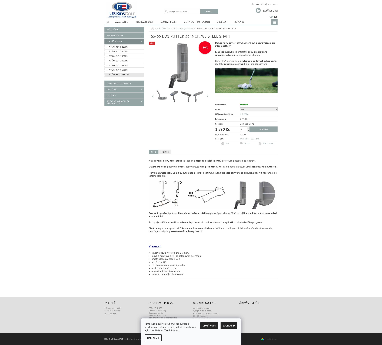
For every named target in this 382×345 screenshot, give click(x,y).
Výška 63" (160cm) (118, 70)
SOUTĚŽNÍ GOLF (169, 21)
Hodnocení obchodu (157, 315)
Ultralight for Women (197, 21)
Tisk (227, 143)
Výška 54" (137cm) (118, 56)
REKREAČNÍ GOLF (144, 21)
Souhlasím (229, 325)
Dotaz (246, 143)
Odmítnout (209, 325)
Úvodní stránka (108, 21)
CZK (271, 16)
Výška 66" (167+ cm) (119, 74)
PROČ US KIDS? (155, 308)
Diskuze (164, 152)
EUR (275, 17)
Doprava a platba (156, 313)
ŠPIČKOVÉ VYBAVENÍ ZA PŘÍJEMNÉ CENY (118, 102)
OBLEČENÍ (222, 21)
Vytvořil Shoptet (271, 339)
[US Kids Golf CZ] (121, 10)
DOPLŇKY (239, 21)
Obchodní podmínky (157, 310)
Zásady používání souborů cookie (163, 318)
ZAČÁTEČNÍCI (122, 21)
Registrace (273, 4)
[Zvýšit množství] (248, 127)
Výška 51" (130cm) (118, 51)
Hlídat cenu (268, 143)
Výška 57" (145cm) (118, 60)
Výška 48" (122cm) (118, 46)
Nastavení (153, 337)
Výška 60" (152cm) (118, 65)
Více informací (171, 330)
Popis (153, 152)
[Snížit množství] (248, 130)
